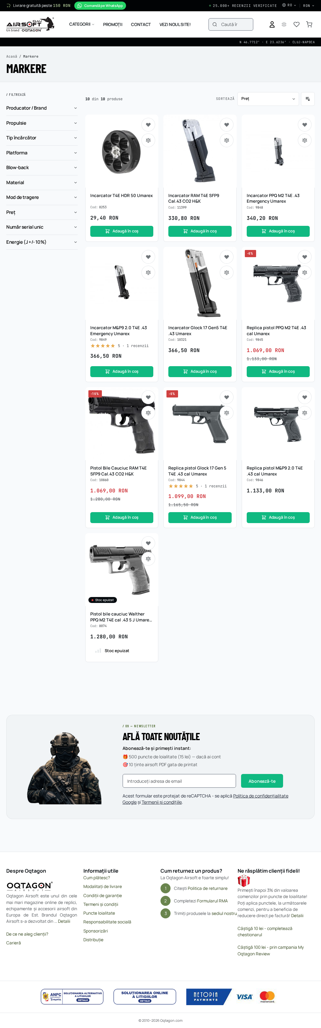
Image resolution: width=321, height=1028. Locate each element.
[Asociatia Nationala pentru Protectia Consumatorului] (72, 997)
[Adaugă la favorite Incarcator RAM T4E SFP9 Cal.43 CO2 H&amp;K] (227, 125)
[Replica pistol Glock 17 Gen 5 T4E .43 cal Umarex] (199, 423)
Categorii (80, 24)
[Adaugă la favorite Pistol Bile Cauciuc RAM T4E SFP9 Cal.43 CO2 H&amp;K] (148, 397)
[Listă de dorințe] (296, 24)
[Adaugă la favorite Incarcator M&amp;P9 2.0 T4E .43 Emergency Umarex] (148, 257)
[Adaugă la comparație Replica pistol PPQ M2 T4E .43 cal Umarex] (305, 272)
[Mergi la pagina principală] (30, 24)
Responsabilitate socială (107, 922)
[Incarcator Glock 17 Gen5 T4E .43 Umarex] (199, 283)
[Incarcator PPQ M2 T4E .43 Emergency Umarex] (278, 151)
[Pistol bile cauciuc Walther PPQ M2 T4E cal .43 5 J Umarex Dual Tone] (121, 569)
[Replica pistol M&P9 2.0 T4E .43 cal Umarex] (278, 423)
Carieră (13, 943)
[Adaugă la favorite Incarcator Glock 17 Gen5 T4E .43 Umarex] (227, 257)
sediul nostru (224, 913)
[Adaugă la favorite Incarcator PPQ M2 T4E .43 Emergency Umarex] (305, 125)
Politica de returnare (208, 888)
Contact (141, 24)
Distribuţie (93, 939)
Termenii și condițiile (162, 802)
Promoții (112, 24)
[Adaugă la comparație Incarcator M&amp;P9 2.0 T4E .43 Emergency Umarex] (148, 272)
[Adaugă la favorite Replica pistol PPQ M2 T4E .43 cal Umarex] (305, 257)
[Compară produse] (284, 24)
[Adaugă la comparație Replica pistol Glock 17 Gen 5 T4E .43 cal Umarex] (227, 413)
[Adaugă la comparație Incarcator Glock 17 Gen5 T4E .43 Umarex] (227, 272)
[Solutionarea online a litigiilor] (144, 997)
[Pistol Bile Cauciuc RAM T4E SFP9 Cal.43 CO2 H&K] (121, 423)
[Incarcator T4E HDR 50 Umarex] (121, 151)
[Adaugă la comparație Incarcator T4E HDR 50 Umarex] (148, 140)
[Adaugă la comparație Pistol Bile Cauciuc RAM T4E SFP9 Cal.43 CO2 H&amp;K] (148, 413)
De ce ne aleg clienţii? (27, 934)
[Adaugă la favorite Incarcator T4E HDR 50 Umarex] (148, 125)
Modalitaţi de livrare (102, 886)
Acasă (11, 56)
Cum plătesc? (96, 877)
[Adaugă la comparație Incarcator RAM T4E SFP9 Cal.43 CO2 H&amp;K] (227, 140)
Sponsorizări (95, 931)
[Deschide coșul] (309, 24)
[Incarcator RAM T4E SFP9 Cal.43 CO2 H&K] (199, 151)
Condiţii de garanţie (102, 895)
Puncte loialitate (99, 913)
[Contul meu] (272, 24)
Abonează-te (262, 781)
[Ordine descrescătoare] (308, 99)
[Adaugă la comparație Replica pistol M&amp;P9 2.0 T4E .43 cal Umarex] (305, 413)
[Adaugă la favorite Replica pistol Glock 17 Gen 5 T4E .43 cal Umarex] (227, 397)
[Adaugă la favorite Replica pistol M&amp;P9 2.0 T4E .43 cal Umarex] (305, 397)
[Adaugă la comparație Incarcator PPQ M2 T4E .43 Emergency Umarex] (305, 140)
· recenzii (133, 345)
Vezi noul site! (175, 24)
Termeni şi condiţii (100, 904)
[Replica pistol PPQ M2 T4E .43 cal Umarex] (278, 283)
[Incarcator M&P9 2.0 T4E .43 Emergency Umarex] (121, 283)
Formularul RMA (212, 901)
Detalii (64, 921)
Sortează (225, 98)
